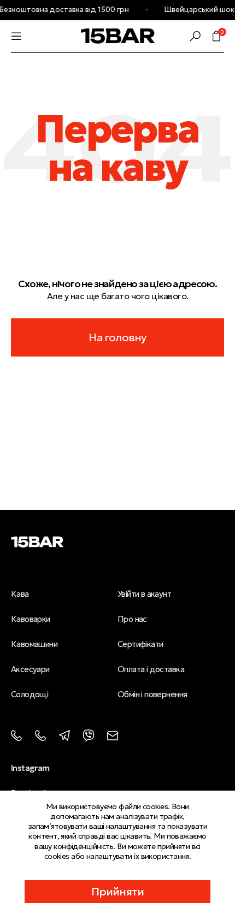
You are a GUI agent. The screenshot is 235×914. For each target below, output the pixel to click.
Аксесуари (30, 669)
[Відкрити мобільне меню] (16, 36)
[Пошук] (195, 36)
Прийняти (117, 892)
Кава (20, 594)
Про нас (132, 619)
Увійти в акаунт (144, 594)
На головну (117, 337)
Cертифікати (140, 644)
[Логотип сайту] (118, 34)
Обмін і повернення (152, 694)
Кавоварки (30, 619)
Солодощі (29, 694)
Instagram (30, 768)
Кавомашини (34, 644)
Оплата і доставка (151, 669)
